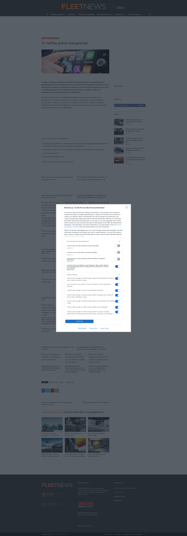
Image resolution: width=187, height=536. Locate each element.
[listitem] (93, 241)
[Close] (127, 208)
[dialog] (93, 268)
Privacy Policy (104, 328)
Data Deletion (82, 328)
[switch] (117, 245)
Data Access (93, 328)
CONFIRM (79, 321)
